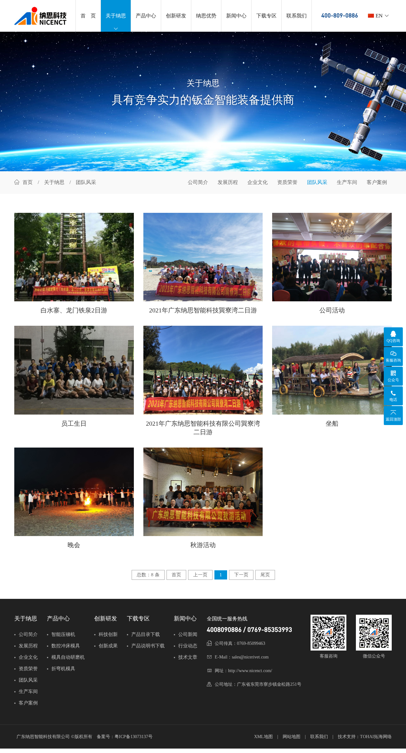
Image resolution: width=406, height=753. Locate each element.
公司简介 (198, 182)
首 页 (88, 15)
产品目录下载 (145, 634)
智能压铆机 (63, 634)
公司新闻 (187, 634)
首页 (28, 182)
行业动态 (187, 645)
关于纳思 (116, 15)
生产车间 (347, 182)
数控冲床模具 (65, 645)
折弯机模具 (63, 668)
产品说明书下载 (148, 645)
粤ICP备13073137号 (134, 736)
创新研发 (176, 15)
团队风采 (317, 182)
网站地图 (291, 736)
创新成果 (108, 645)
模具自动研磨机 (68, 657)
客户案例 (377, 182)
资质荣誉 (287, 182)
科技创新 (108, 634)
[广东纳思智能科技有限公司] (41, 15)
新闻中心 (236, 15)
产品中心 (146, 15)
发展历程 (228, 182)
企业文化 (257, 182)
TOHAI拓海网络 (376, 736)
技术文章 (187, 657)
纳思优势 (206, 15)
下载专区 (266, 15)
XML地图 (263, 736)
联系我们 (296, 15)
